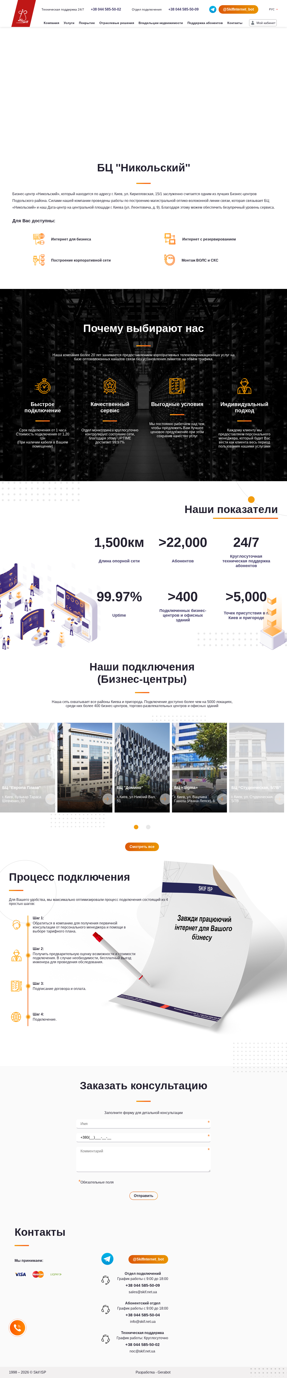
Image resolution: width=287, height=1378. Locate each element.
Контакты (234, 23)
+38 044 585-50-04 (143, 1315)
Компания (51, 23)
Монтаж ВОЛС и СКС (200, 260)
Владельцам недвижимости (161, 23)
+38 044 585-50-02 (106, 9)
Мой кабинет (266, 23)
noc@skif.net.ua (142, 1351)
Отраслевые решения (116, 23)
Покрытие (87, 23)
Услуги (69, 23)
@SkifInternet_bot (238, 9)
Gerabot (164, 1372)
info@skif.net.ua (143, 1321)
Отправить (143, 1196)
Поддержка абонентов (205, 23)
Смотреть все (142, 847)
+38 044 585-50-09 (183, 9)
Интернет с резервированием (209, 239)
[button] (136, 827)
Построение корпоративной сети (81, 260)
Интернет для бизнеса (71, 239)
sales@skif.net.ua (143, 1292)
